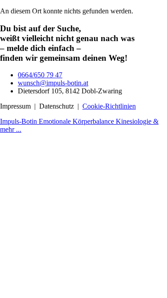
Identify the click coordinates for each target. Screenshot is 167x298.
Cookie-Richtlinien (109, 106)
